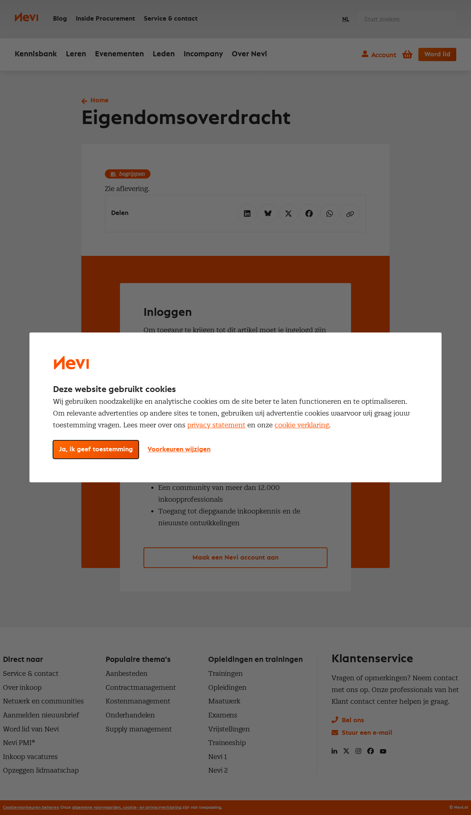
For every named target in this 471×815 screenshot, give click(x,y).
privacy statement (216, 425)
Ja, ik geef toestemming (96, 450)
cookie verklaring (302, 425)
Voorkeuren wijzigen (179, 450)
